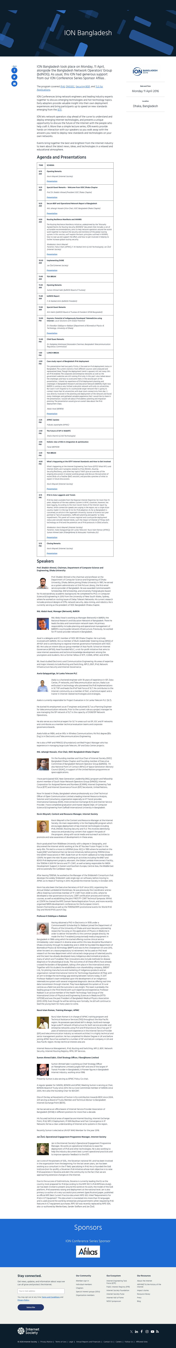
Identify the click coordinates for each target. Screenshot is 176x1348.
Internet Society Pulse (115, 1294)
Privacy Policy (23, 1300)
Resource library (143, 1294)
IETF (59, 110)
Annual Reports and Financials (88, 1341)
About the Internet (144, 1281)
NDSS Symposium (114, 1301)
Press (139, 1297)
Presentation (52, 181)
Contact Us (108, 1341)
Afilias (100, 78)
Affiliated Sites (142, 1341)
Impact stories (143, 1290)
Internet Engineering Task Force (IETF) (117, 1282)
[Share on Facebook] (14, 70)
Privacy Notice (46, 1341)
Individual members (84, 1284)
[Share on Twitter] (14, 77)
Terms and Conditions (51, 1297)
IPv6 (62, 87)
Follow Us (129, 1341)
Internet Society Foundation (118, 1290)
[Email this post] (14, 84)
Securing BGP (83, 87)
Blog (139, 1301)
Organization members (85, 1295)
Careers (119, 1341)
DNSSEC (70, 87)
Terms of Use (60, 1341)
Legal (71, 1341)
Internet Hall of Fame (115, 1297)
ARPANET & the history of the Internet (149, 1286)
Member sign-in (82, 1281)
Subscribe (31, 1307)
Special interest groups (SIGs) (88, 1291)
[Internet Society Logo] (28, 1331)
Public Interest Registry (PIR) (118, 1287)
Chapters (79, 1288)
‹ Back (14, 66)
